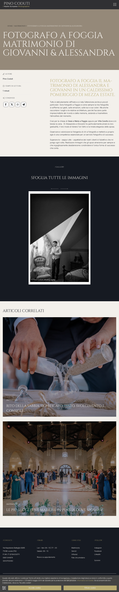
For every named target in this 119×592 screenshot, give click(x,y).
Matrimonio (75, 548)
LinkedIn (97, 554)
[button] (54, 188)
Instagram (98, 548)
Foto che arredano (78, 558)
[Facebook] (6, 105)
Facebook (98, 551)
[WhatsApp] (18, 105)
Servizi (73, 551)
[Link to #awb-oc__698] (114, 4)
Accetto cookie (35, 588)
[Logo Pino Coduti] (16, 3)
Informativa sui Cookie (85, 580)
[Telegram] (24, 105)
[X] (12, 105)
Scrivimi (97, 560)
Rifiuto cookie (90, 588)
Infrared (74, 554)
